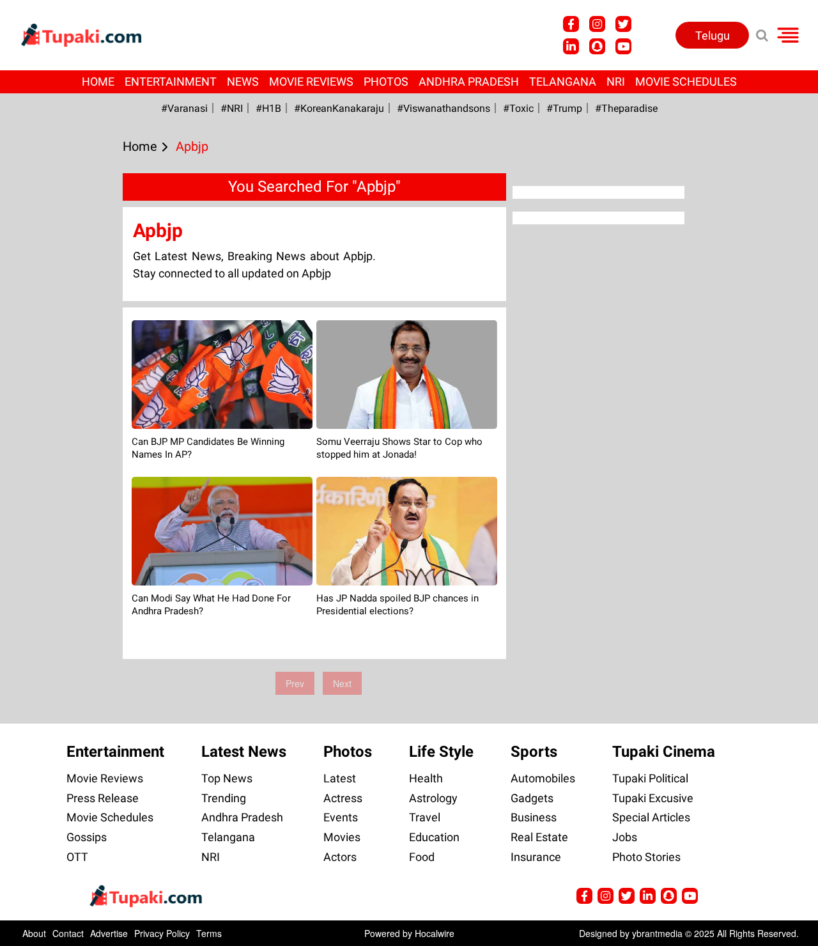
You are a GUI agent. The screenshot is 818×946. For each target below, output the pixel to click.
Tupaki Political (650, 778)
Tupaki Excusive (652, 798)
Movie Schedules (686, 81)
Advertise (109, 933)
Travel (424, 817)
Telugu (712, 35)
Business (534, 817)
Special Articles (651, 817)
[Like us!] (571, 24)
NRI (615, 81)
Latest (339, 778)
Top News (226, 778)
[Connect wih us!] (571, 46)
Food (422, 857)
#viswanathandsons (443, 108)
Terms (209, 933)
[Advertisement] (57, 381)
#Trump (564, 108)
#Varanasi (184, 108)
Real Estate (539, 837)
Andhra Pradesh (469, 81)
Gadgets (532, 798)
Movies (341, 837)
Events (340, 817)
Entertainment (171, 81)
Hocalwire (434, 933)
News (243, 81)
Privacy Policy (162, 933)
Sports (534, 752)
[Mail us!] (623, 46)
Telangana (562, 81)
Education (434, 837)
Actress (342, 798)
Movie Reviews (311, 81)
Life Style (441, 752)
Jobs (624, 837)
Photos (386, 81)
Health (426, 778)
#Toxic (518, 108)
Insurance (536, 857)
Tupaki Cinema (663, 752)
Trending (223, 798)
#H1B (268, 108)
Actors (340, 857)
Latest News (243, 752)
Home (98, 81)
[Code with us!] (597, 46)
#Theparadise (626, 108)
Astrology (433, 798)
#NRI (231, 108)
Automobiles (543, 778)
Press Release (102, 798)
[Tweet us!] (597, 24)
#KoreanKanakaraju (339, 108)
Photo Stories (646, 857)
